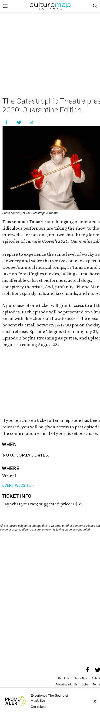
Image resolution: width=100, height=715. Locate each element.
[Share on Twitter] (19, 122)
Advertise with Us (66, 684)
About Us (63, 678)
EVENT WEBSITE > (18, 485)
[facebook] (87, 670)
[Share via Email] (31, 122)
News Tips (80, 678)
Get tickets (38, 706)
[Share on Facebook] (6, 122)
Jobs (85, 684)
